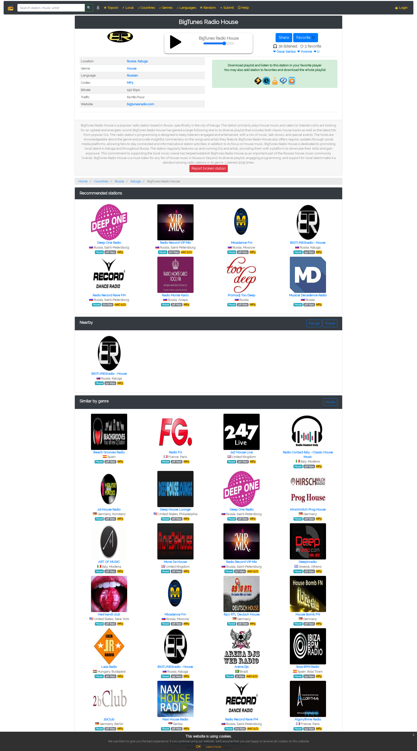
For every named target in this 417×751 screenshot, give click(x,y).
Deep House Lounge (175, 509)
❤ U (317, 51)
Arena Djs (242, 666)
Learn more (213, 747)
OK (198, 747)
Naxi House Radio (175, 719)
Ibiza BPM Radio (307, 666)
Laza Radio (109, 666)
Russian (132, 75)
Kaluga (143, 61)
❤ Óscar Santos (284, 51)
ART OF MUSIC (109, 562)
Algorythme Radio (308, 719)
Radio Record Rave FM (109, 295)
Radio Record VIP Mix (175, 242)
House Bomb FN (308, 614)
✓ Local (128, 7)
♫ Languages (186, 7)
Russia (131, 61)
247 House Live (241, 452)
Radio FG (175, 452)
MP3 (130, 82)
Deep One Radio (109, 242)
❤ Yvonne (304, 51)
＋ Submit (227, 7)
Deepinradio (308, 562)
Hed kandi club (109, 614)
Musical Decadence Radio (308, 295)
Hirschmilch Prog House (308, 509)
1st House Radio (109, 509)
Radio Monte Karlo (175, 295)
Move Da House (175, 562)
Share (284, 37)
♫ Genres (166, 7)
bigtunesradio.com (140, 104)
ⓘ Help (243, 7)
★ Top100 (111, 7)
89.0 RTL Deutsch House (242, 614)
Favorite (304, 37)
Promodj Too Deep (241, 295)
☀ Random (208, 7)
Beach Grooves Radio (109, 452)
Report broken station (209, 168)
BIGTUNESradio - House (308, 242)
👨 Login (401, 7)
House (132, 68)
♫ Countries (146, 7)
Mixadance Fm (241, 242)
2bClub (109, 719)
